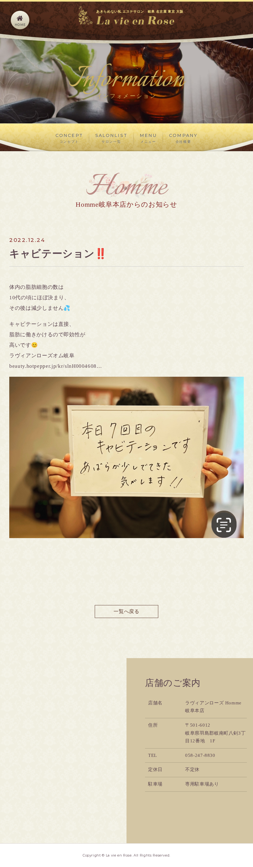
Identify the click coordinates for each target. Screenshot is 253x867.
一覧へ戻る (126, 611)
